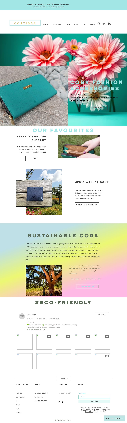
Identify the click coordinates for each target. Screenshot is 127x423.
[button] (109, 23)
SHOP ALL (19, 393)
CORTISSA (25, 23)
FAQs (17, 408)
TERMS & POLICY (39, 397)
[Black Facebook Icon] (63, 402)
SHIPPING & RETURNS (41, 393)
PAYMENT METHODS (41, 401)
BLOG (18, 405)
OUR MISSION (20, 397)
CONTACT (19, 412)
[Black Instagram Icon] (59, 402)
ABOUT (18, 401)
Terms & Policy (89, 412)
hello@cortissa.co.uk (65, 393)
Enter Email (81, 393)
